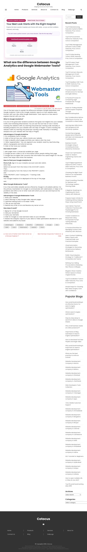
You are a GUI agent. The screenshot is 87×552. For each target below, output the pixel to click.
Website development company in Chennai (72, 428)
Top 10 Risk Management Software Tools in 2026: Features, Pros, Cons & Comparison (73, 48)
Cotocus (43, 4)
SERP (7, 227)
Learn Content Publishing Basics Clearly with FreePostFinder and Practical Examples (73, 238)
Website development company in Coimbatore (73, 433)
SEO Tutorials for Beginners (74, 456)
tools (14, 227)
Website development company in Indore (72, 451)
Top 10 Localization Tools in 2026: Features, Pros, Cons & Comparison (74, 281)
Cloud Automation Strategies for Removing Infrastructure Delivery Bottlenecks (73, 248)
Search (79, 17)
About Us (44, 10)
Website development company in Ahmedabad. (73, 410)
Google (49, 225)
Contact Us (54, 10)
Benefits (29, 225)
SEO (52, 106)
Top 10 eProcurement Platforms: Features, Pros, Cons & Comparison (73, 39)
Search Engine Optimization (39, 106)
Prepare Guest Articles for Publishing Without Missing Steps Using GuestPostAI (74, 200)
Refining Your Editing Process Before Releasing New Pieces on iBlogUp (73, 265)
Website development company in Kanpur (72, 467)
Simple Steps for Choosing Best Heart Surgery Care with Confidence (74, 289)
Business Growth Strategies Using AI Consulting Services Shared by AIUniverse (72, 146)
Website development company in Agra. (72, 398)
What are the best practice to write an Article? (72, 355)
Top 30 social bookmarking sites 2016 (74, 485)
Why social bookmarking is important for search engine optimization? (74, 347)
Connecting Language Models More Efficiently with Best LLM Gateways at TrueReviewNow (74, 136)
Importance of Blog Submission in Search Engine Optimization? (72, 334)
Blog (63, 10)
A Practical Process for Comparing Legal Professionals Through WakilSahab (73, 101)
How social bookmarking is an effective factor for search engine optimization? (74, 305)
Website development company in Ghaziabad (73, 445)
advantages (9, 225)
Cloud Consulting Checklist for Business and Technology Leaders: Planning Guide (74, 183)
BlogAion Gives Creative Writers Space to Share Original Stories (73, 273)
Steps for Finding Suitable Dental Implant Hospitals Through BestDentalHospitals (73, 110)
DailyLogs (71, 10)
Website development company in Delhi (72, 439)
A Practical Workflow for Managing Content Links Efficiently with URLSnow (73, 230)
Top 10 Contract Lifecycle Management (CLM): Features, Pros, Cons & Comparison (73, 75)
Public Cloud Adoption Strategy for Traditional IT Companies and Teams (74, 257)
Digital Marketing (10, 106)
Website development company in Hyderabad (73, 461)
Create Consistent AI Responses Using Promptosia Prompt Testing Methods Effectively (72, 220)
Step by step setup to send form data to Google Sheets (74, 320)
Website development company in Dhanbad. (72, 374)
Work (42, 227)
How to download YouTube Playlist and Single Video (74, 341)
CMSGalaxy (38, 546)
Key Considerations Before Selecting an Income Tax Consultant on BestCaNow (74, 119)
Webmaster (23, 227)
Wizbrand (45, 547)
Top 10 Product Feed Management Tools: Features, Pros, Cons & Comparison (72, 65)
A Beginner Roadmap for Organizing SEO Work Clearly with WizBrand (73, 192)
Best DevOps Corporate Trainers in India (49, 235)
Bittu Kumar (58, 108)
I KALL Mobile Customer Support (73, 404)
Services (34, 10)
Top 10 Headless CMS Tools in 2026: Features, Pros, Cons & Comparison (74, 84)
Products (25, 10)
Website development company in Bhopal (72, 422)
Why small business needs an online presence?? (74, 327)
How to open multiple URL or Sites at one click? (73, 479)
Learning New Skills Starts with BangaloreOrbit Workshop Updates (73, 127)
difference (39, 225)
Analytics (20, 225)
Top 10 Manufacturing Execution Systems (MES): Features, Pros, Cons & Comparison (73, 30)
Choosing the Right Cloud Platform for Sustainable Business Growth (73, 174)
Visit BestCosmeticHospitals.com (22, 39)
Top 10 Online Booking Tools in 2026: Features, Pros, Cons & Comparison (73, 56)
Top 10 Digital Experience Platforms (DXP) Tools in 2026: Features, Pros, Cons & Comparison (74, 166)
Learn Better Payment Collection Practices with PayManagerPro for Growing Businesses (73, 209)
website (34, 227)
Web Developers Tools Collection (73, 386)
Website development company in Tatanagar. (73, 392)
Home (16, 10)
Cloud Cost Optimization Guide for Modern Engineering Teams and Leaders (73, 156)
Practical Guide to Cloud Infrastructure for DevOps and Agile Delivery (74, 92)
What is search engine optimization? (72, 313)
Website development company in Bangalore (73, 416)
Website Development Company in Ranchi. (73, 362)
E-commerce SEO (23, 106)
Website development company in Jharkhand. (73, 380)
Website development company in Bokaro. (72, 368)
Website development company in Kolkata (72, 473)
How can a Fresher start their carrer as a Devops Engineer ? (18, 235)
